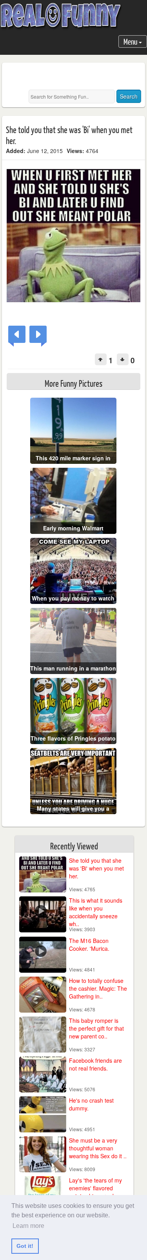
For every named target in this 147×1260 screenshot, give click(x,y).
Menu (131, 41)
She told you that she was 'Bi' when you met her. (96, 868)
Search (129, 96)
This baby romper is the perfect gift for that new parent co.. (96, 1028)
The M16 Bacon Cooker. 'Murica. (89, 944)
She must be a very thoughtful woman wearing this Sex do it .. (98, 1148)
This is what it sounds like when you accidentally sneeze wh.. (95, 912)
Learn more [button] (28, 1225)
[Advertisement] (76, 76)
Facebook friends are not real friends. (95, 1064)
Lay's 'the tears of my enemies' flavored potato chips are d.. (95, 1188)
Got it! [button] (24, 1246)
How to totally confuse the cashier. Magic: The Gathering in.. (98, 988)
